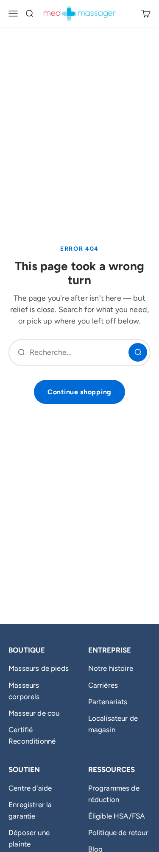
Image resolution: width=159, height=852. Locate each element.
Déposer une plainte (29, 838)
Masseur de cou (33, 713)
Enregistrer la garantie (30, 810)
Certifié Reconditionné (32, 735)
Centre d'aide (30, 788)
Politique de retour (118, 832)
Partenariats (108, 701)
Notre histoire (110, 668)
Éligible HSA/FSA (116, 816)
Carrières (103, 685)
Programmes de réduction (113, 794)
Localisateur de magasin (113, 724)
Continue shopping (79, 392)
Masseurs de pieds (38, 668)
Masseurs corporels (24, 691)
